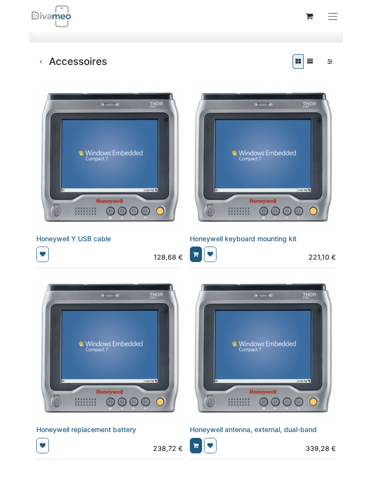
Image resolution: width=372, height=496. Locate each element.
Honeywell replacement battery (86, 429)
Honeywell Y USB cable (73, 238)
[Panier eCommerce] (309, 16)
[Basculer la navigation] (333, 16)
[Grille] (298, 61)
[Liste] (310, 61)
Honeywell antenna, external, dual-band (253, 429)
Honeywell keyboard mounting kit (243, 238)
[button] (42, 254)
